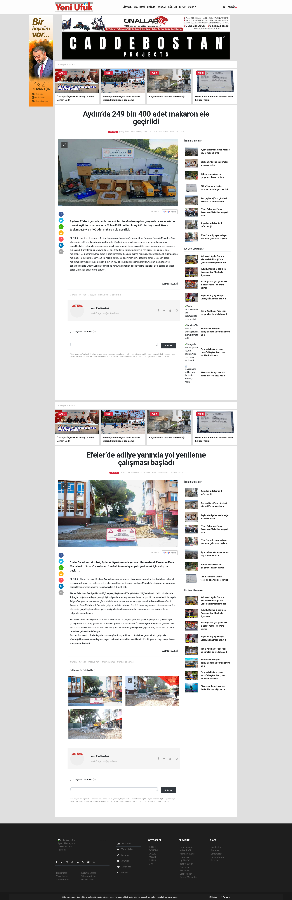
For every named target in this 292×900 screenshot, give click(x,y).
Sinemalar (184, 867)
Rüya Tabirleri (217, 857)
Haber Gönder (87, 879)
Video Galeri (127, 849)
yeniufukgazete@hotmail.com (105, 313)
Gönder (168, 345)
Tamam (226, 897)
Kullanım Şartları (88, 873)
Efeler (86, 242)
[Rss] (84, 862)
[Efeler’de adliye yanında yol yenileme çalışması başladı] (118, 513)
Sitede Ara (216, 847)
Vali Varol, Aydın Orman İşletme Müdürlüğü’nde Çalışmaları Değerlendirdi (213, 259)
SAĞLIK (151, 6)
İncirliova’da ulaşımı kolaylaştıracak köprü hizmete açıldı (215, 331)
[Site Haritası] (89, 862)
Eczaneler (184, 857)
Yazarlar (125, 855)
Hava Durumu (186, 847)
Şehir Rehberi (186, 874)
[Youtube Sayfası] (73, 862)
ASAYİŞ (72, 64)
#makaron (103, 295)
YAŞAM (162, 6)
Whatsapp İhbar (88, 876)
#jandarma (115, 295)
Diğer (191, 6)
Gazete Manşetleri (188, 877)
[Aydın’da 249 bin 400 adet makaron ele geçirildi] (118, 172)
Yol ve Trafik (185, 850)
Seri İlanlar (185, 870)
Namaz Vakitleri (187, 854)
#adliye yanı (93, 662)
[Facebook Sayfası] (57, 862)
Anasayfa (62, 64)
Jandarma (113, 238)
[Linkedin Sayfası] (79, 862)
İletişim (124, 872)
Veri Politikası (62, 879)
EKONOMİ (139, 6)
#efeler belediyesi (125, 662)
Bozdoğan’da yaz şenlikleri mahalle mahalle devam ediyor (214, 284)
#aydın (73, 295)
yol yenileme (115, 597)
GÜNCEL (127, 6)
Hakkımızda (61, 873)
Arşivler (125, 861)
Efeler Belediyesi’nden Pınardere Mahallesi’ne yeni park (214, 212)
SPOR (182, 6)
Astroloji (215, 860)
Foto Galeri (126, 843)
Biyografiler (216, 854)
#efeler (82, 295)
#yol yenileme (108, 662)
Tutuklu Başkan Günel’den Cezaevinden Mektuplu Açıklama (213, 272)
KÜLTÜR (172, 6)
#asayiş (92, 295)
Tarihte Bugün (186, 864)
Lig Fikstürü (185, 860)
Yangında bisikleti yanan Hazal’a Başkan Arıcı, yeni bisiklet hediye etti (213, 352)
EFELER (74, 238)
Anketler (215, 850)
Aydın (103, 238)
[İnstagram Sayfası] (68, 862)
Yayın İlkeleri (62, 876)
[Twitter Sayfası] (63, 862)
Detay (214, 897)
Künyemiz (126, 866)
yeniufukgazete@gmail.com (104, 761)
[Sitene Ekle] (95, 862)
